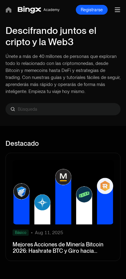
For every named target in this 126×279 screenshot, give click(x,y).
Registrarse (92, 9)
